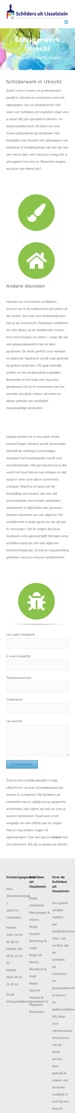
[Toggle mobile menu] (66, 22)
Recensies (36, 1012)
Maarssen (36, 1005)
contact (55, 837)
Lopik (33, 948)
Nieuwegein (38, 913)
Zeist (32, 976)
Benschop (36, 941)
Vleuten (35, 997)
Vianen (34, 920)
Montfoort (36, 969)
